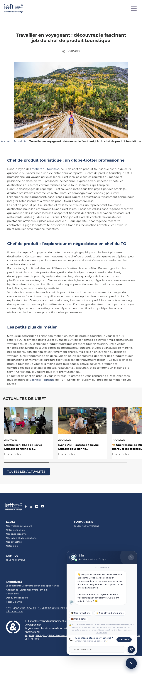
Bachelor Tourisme (42, 379)
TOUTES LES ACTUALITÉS (26, 471)
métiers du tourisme (45, 169)
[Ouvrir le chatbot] (131, 663)
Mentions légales (24, 608)
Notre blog (12, 545)
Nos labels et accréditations (21, 537)
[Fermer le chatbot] (131, 557)
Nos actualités (14, 541)
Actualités (19, 141)
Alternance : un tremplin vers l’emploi (27, 589)
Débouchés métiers (17, 597)
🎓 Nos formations (80, 613)
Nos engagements (16, 533)
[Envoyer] (131, 649)
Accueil (5, 141)
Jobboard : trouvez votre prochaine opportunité (32, 585)
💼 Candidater (78, 619)
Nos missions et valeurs (19, 525)
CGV (8, 608)
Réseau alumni (14, 601)
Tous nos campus (15, 559)
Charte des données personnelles (61, 608)
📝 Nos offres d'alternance (110, 613)
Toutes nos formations (86, 525)
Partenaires (12, 593)
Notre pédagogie (15, 530)
